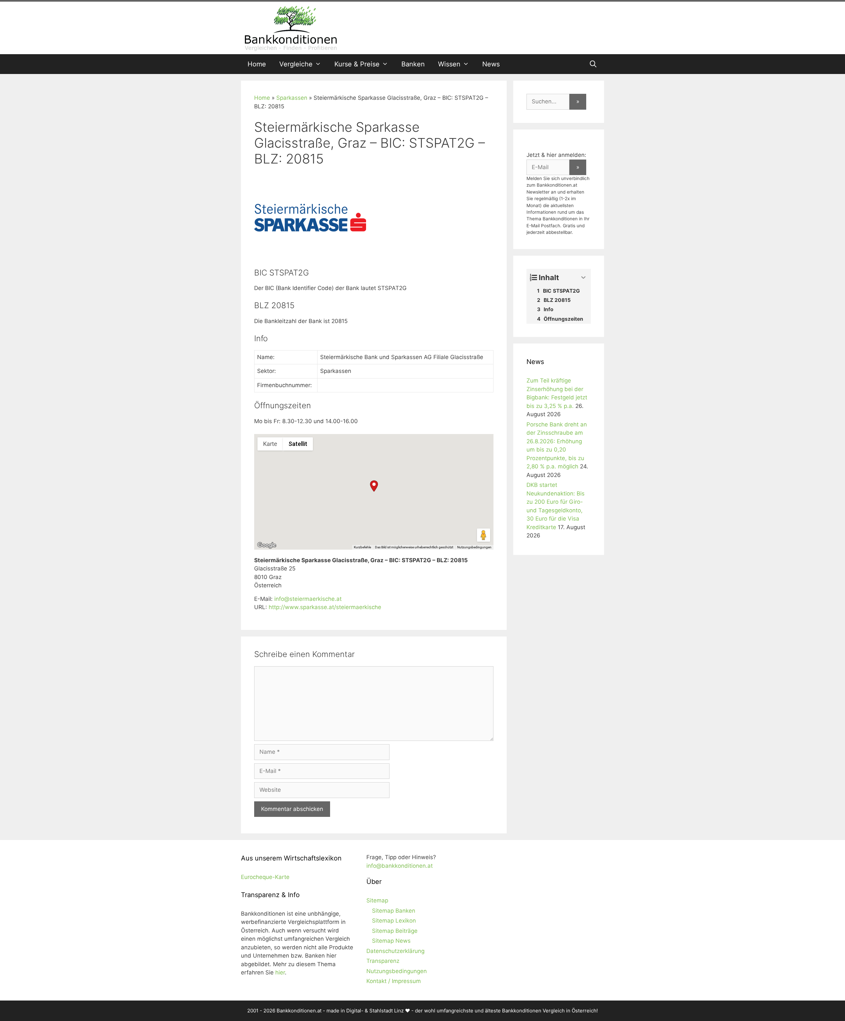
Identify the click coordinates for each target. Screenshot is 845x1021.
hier (280, 972)
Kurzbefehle (362, 547)
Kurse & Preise (357, 64)
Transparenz (382, 961)
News (491, 64)
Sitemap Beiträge (395, 931)
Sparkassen (291, 97)
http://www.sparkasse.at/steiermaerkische (325, 607)
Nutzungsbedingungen (474, 547)
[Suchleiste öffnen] (593, 64)
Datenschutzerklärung (395, 951)
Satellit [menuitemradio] (297, 443)
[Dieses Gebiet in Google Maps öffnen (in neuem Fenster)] (267, 545)
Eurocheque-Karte (265, 877)
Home (257, 64)
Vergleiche (296, 64)
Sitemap (377, 900)
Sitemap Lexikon (394, 920)
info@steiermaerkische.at (308, 599)
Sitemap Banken (393, 910)
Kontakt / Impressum (393, 981)
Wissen (449, 64)
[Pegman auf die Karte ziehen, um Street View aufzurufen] (483, 535)
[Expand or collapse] (583, 277)
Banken (413, 64)
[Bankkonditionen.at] (290, 27)
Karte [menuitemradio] (270, 443)
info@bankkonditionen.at (399, 865)
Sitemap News (391, 940)
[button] (374, 486)
